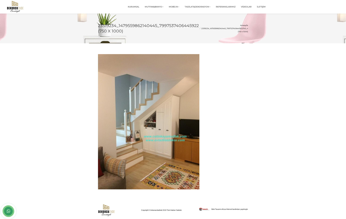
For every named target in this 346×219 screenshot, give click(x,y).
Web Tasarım (216, 209)
